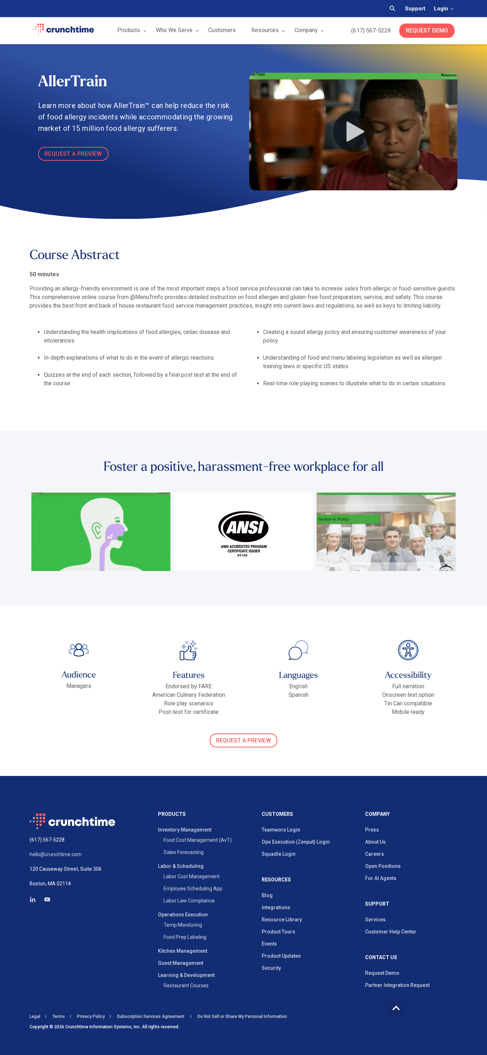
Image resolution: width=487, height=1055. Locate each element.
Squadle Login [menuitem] (279, 854)
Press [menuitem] (372, 830)
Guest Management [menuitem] (180, 963)
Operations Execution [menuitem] (183, 914)
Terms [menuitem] (58, 1016)
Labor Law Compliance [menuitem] (189, 900)
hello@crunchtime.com (56, 854)
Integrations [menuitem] (276, 907)
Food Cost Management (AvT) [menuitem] (198, 840)
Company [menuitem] (377, 814)
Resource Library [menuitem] (282, 919)
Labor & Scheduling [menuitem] (181, 866)
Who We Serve (174, 30)
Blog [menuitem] (267, 895)
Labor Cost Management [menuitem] (192, 876)
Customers (222, 30)
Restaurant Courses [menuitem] (186, 985)
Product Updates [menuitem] (281, 956)
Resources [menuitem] (276, 879)
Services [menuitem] (375, 919)
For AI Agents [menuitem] (380, 878)
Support (415, 8)
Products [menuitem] (172, 814)
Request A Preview (73, 153)
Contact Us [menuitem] (381, 957)
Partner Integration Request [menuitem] (397, 985)
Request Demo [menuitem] (382, 973)
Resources (264, 30)
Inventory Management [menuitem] (184, 830)
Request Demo (427, 30)
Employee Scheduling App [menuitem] (193, 888)
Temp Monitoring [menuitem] (183, 924)
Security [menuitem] (271, 968)
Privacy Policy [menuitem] (91, 1016)
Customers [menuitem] (277, 814)
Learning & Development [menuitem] (186, 975)
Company (306, 30)
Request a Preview (243, 740)
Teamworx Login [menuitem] (281, 830)
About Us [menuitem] (375, 842)
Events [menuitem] (269, 944)
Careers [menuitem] (374, 854)
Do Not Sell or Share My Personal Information (241, 1016)
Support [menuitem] (377, 904)
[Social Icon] (35, 899)
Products (128, 30)
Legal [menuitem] (35, 1016)
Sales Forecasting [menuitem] (184, 852)
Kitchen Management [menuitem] (182, 951)
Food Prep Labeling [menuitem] (185, 937)
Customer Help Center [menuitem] (390, 932)
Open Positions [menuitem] (383, 866)
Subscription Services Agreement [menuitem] (150, 1016)
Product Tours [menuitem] (278, 932)
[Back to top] (396, 1008)
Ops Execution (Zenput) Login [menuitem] (296, 842)
